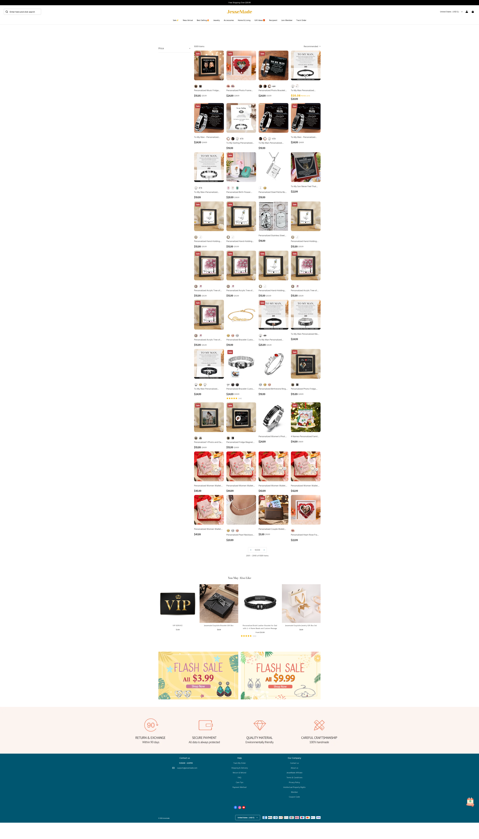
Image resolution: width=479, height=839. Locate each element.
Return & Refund (239, 772)
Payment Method (239, 787)
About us (294, 767)
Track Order (301, 20)
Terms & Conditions (294, 777)
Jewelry (216, 20)
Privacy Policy (294, 782)
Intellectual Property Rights (294, 787)
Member (294, 792)
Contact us (294, 763)
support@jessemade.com (187, 767)
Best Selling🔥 (203, 20)
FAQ (239, 777)
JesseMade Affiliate (294, 772)
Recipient (273, 20)
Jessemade (166, 818)
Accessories (229, 20)
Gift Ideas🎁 (259, 20)
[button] (22, 12)
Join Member (286, 20)
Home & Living (244, 20)
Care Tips (239, 782)
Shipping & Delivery (239, 767)
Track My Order (239, 763)
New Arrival (188, 20)
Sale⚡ (176, 20)
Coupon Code (294, 796)
